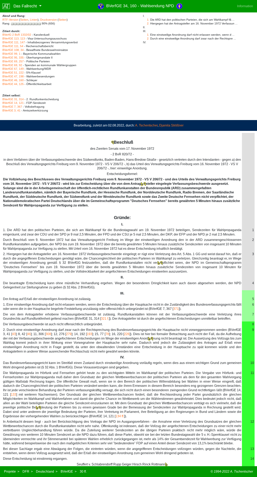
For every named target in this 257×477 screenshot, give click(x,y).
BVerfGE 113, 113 (13, 38)
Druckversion (48, 19)
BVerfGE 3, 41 (11, 110)
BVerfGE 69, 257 (13, 61)
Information (245, 6)
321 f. (105, 318)
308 (48, 334)
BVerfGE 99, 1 (11, 53)
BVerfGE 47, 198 (13, 76)
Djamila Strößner (171, 125)
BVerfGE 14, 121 (13, 102)
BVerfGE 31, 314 (13, 99)
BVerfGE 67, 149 (13, 68)
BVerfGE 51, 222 (13, 72)
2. (148, 23)
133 (13, 394)
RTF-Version (10, 19)
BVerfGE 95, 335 (13, 57)
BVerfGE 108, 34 (13, 50)
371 (176, 308)
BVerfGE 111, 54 (12, 46)
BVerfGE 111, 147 (13, 42)
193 (89, 334)
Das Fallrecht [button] (24, 6)
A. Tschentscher (146, 125)
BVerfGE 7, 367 (12, 106)
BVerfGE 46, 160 (13, 80)
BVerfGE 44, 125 (13, 84)
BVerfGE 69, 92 (12, 65)
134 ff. (119, 416)
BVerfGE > (68, 471)
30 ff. (83, 471)
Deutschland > (46, 471)
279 (68, 334)
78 (107, 334)
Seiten (24, 19)
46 (29, 334)
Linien (34, 19)
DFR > (27, 471)
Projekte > (11, 471)
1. (148, 19)
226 (127, 334)
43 (14, 334)
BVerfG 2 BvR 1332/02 (16, 34)
